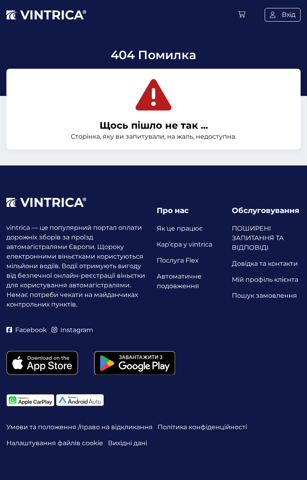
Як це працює (180, 228)
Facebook (31, 330)
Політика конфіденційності (202, 427)
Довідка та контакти (265, 263)
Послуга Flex (178, 260)
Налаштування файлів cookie (54, 443)
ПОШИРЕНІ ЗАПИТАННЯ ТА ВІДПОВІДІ (258, 238)
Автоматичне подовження (179, 281)
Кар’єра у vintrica (184, 244)
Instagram (76, 330)
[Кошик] (241, 14)
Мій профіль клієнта (265, 279)
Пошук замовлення (264, 295)
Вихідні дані (127, 443)
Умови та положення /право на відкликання (79, 427)
